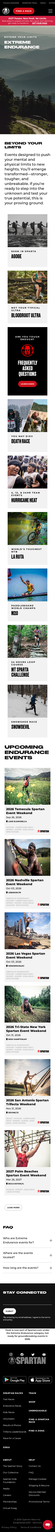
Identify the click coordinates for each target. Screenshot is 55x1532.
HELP (32, 1460)
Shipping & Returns (39, 1485)
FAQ (31, 1472)
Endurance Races (12, 1405)
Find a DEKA (37, 1431)
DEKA (43, 3)
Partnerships (10, 1501)
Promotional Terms (39, 1501)
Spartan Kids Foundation (10, 1481)
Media (6, 1488)
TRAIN (32, 1393)
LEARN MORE (27, 384)
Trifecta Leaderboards (14, 1431)
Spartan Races (13, 1393)
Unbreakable (38, 1410)
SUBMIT (9, 1311)
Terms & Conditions (30, 1527)
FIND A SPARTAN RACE (39, 1420)
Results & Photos (12, 1425)
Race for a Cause (12, 1438)
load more (13, 1207)
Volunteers (9, 1418)
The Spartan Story (12, 1466)
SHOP (32, 1402)
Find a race (23, 11)
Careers (7, 1495)
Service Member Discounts (37, 1494)
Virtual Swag (10, 1508)
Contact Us (35, 1466)
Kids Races (9, 1412)
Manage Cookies (37, 1479)
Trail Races (8, 1399)
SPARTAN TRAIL (29, 3)
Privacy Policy (9, 1527)
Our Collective (10, 1472)
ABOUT (7, 1460)
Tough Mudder (11, 3)
